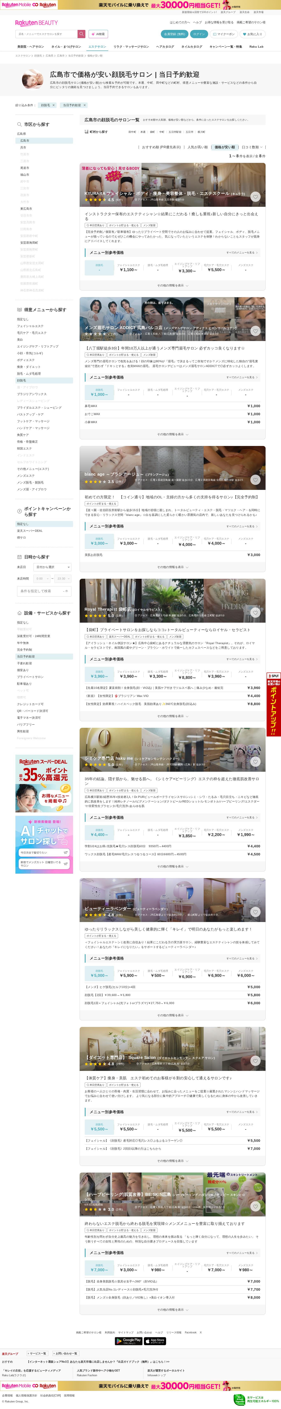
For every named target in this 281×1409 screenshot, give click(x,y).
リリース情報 (174, 1332)
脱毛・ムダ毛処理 (29, 373)
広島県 (49, 55)
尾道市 (24, 167)
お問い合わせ (144, 1332)
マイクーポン (226, 34)
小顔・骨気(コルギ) (30, 353)
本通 (143, 132)
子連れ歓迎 (24, 663)
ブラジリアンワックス (32, 394)
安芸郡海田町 (29, 242)
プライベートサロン (30, 677)
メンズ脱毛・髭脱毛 (30, 482)
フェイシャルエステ (30, 326)
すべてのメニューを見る (240, 252)
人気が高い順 (198, 147)
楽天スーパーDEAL (30, 530)
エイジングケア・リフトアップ (38, 346)
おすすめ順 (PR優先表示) (161, 147)
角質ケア (23, 434)
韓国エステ (24, 448)
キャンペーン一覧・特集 (226, 46)
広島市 (61, 55)
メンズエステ (26, 475)
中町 (162, 132)
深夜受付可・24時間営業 (33, 636)
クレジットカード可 (30, 704)
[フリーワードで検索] (82, 34)
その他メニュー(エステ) (33, 468)
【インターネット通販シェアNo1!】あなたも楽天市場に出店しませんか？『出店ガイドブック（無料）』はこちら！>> (98, 1361)
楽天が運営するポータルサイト (166, 1370)
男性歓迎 (23, 731)
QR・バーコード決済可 (32, 711)
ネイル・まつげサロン (66, 46)
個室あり (23, 670)
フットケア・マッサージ (33, 421)
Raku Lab (257, 46)
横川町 (201, 132)
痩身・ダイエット (29, 366)
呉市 (23, 147)
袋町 (152, 132)
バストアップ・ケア (30, 414)
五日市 (189, 132)
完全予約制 (24, 649)
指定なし (23, 319)
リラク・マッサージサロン (131, 46)
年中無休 (23, 643)
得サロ (21, 537)
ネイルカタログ (191, 46)
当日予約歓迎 (76, 55)
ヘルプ (197, 22)
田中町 (132, 132)
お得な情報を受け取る (219, 22)
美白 (20, 339)
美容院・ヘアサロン (30, 46)
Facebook (191, 1332)
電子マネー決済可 (29, 717)
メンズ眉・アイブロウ (32, 489)
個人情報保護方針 (26, 1395)
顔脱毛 (38, 55)
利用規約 (110, 1332)
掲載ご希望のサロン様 (251, 22)
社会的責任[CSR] (50, 1395)
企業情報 (7, 1395)
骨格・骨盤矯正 (27, 441)
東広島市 (26, 208)
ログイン (199, 34)
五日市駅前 (175, 132)
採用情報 (69, 1395)
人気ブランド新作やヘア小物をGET (98, 1370)
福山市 (24, 174)
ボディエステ (26, 360)
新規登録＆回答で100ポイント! (199, 12)
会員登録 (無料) (174, 34)
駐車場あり (24, 683)
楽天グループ (228, 12)
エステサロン (97, 46)
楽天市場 (259, 12)
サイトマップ (126, 1332)
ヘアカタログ (165, 46)
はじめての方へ (180, 22)
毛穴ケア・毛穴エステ (32, 332)
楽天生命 (245, 12)
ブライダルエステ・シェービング (39, 407)
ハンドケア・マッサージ (33, 428)
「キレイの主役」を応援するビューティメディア (31, 1370)
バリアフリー (26, 724)
